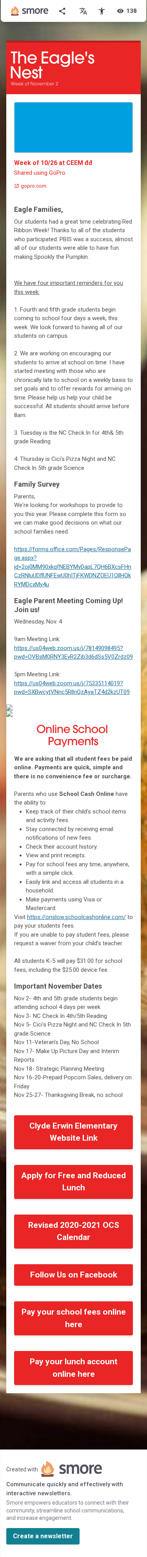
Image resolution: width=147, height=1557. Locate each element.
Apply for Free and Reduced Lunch (73, 1182)
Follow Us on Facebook (73, 1274)
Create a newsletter (43, 1536)
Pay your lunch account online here (74, 1368)
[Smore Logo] (29, 11)
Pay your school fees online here (74, 1318)
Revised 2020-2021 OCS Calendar (73, 1231)
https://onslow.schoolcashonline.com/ (76, 917)
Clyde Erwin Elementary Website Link (73, 1132)
